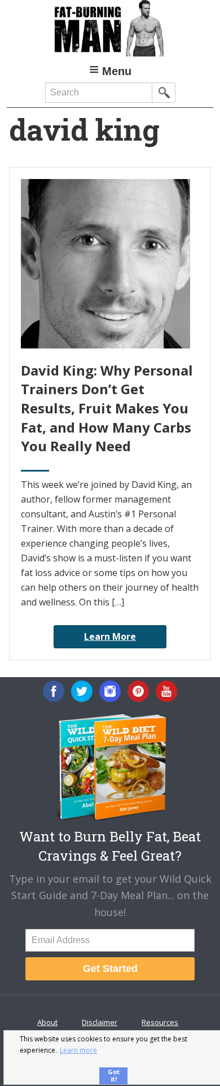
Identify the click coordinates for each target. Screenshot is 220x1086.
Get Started (110, 968)
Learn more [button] (78, 1050)
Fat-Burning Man (110, 28)
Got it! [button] (114, 1075)
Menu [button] (116, 71)
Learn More (110, 636)
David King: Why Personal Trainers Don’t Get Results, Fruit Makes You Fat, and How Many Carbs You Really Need (107, 408)
